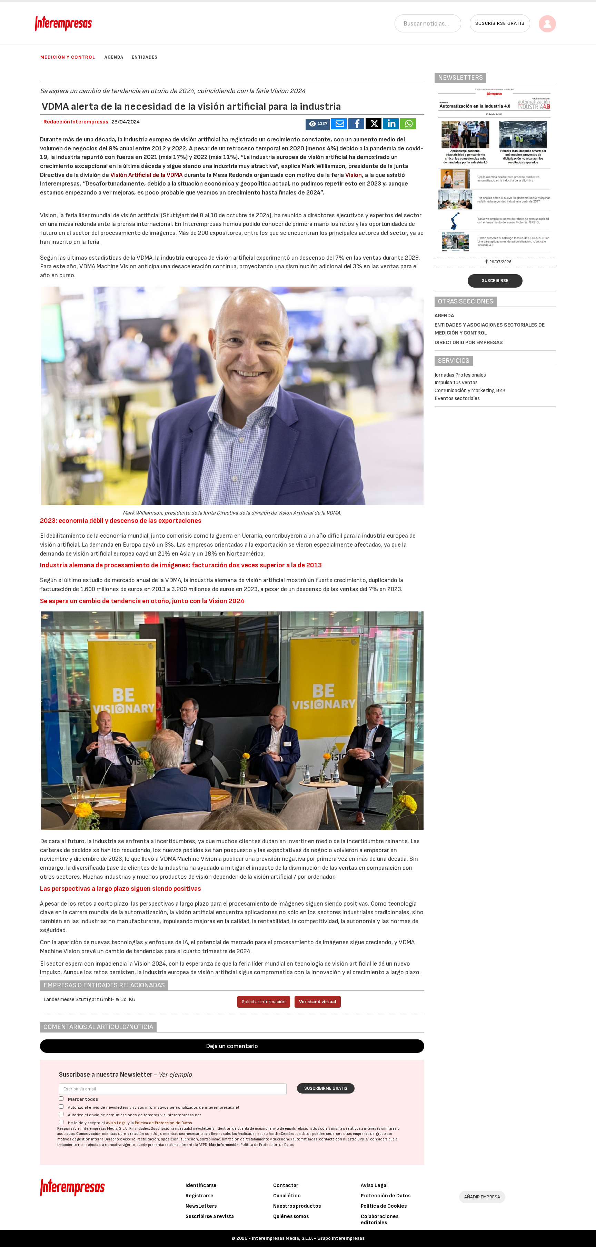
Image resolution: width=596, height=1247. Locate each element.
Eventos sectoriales (457, 398)
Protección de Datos (385, 1196)
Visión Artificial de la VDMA (146, 175)
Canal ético (287, 1196)
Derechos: (113, 1139)
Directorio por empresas (469, 342)
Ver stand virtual (317, 1002)
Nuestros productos (297, 1206)
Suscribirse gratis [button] (500, 23)
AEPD (203, 1145)
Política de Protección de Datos (163, 1123)
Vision (353, 175)
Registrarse (199, 1196)
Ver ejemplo (175, 1075)
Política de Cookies (384, 1206)
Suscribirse (495, 280)
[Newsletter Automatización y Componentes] (495, 171)
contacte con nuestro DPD (341, 1139)
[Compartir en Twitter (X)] (373, 123)
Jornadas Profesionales (460, 375)
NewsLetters (201, 1206)
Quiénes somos (291, 1216)
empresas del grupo (369, 1133)
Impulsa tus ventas (456, 382)
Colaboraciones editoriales (379, 1219)
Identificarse (201, 1185)
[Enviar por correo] (339, 123)
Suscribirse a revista (210, 1216)
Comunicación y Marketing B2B (470, 390)
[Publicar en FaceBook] (356, 123)
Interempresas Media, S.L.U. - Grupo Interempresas (308, 1238)
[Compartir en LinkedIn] (391, 123)
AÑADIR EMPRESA (482, 1197)
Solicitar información (264, 1002)
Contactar (285, 1185)
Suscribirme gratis (325, 1088)
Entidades (145, 57)
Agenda (114, 57)
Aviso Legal (116, 1123)
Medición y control (67, 57)
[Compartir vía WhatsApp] (408, 123)
